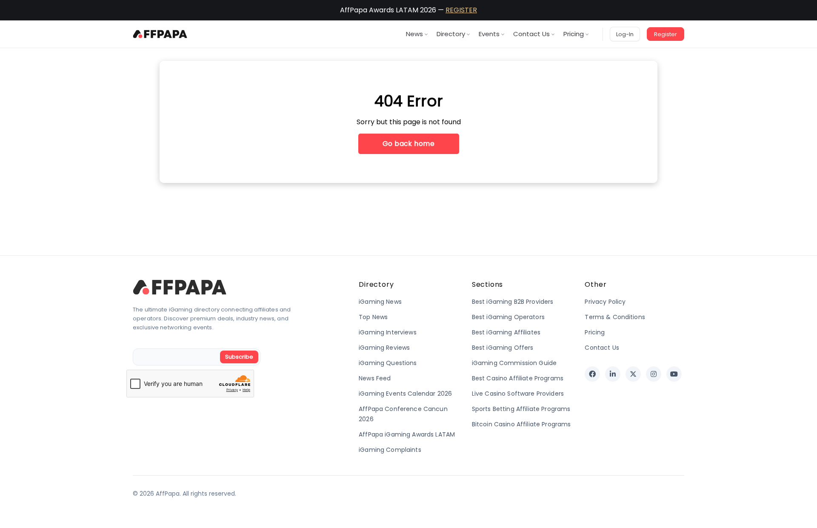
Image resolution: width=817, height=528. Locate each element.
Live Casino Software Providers (518, 393)
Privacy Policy (605, 301)
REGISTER (461, 10)
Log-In (625, 34)
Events (489, 33)
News (414, 33)
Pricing (573, 33)
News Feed (375, 378)
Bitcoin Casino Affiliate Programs (521, 424)
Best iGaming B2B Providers (513, 301)
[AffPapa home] (160, 34)
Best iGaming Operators (508, 317)
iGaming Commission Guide (514, 363)
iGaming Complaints (390, 449)
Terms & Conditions (615, 317)
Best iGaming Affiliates (506, 332)
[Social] (592, 374)
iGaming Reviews (384, 347)
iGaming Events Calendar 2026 (405, 393)
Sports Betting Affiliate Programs (521, 409)
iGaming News (380, 301)
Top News (373, 317)
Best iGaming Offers (503, 347)
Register (665, 34)
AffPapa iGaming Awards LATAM (407, 434)
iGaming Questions (388, 363)
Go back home (409, 143)
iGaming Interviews (388, 332)
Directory (451, 33)
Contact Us (531, 33)
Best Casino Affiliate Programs (517, 378)
